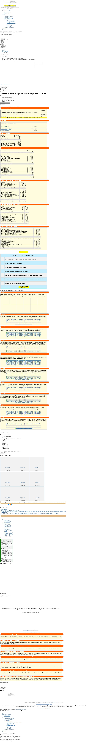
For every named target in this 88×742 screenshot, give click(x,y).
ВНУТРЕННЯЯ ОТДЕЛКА (7, 148)
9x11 (32, 511)
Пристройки (9, 728)
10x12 (41, 511)
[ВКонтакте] (8, 504)
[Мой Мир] (11, 504)
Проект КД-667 (37, 482)
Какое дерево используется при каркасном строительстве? (15, 645)
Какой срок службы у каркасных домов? (11, 634)
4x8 (24, 513)
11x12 (51, 511)
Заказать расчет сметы (23, 251)
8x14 (27, 511)
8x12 (26, 511)
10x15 (47, 511)
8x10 (23, 511)
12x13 (57, 511)
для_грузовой (49, 513)
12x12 (55, 511)
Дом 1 (3, 292)
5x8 (28, 513)
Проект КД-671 (7, 467)
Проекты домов (7, 715)
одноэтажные (21, 502)
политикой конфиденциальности (52, 702)
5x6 (26, 513)
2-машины (6, 513)
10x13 (43, 511)
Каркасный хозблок (7, 526)
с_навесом (16, 513)
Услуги (3, 717)
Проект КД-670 (22, 467)
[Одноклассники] (10, 504)
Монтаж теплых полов (8, 533)
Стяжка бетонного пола (8, 534)
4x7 (13, 513)
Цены (3, 730)
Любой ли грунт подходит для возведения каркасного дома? (15, 670)
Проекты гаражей (7, 716)
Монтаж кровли (7, 529)
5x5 (25, 513)
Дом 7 (3, 382)
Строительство (7, 721)
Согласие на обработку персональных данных (44, 704)
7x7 (10, 511)
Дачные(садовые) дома (10, 723)
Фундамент (2, 44)
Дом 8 (3, 393)
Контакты (4, 731)
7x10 (13, 511)
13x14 (63, 511)
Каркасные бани (7, 522)
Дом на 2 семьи (9, 727)
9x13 (35, 511)
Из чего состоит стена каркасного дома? (11, 662)
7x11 (16, 511)
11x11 (49, 511)
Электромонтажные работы (9, 729)
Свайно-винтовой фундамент (6, 129)
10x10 (37, 511)
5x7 (27, 513)
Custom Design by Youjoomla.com (20, 709)
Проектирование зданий (8, 532)
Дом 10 (3, 417)
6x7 (3, 511)
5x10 (30, 513)
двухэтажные (26, 502)
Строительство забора (8, 530)
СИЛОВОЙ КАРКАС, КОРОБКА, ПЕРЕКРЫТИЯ (11, 204)
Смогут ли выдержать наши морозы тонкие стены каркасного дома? (17, 656)
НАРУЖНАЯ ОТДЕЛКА (6, 133)
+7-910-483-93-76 (10, 5)
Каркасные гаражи (7, 521)
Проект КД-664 (37, 497)
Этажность (2, 40)
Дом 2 (3, 314)
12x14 (59, 511)
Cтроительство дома (6, 107)
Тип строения (2, 38)
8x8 (20, 511)
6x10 (7, 511)
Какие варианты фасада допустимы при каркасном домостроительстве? (18, 676)
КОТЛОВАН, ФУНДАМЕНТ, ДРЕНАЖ (10, 226)
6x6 (2, 511)
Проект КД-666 (7, 497)
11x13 (53, 511)
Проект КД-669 (7, 482)
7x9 (14, 511)
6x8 (5, 511)
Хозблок (8, 724)
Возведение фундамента (8, 528)
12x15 (61, 511)
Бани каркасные (3, 514)
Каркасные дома (7, 520)
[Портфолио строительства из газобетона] (16, 617)
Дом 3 (3, 326)
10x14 (45, 511)
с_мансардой (21, 513)
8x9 (21, 511)
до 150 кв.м (34, 502)
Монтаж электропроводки (7, 531)
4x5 (18, 513)
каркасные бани (7, 527)
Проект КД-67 (37, 467)
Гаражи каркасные (4, 512)
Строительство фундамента (9, 718)
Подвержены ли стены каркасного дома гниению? (13, 651)
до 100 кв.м (30, 502)
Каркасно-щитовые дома (11, 725)
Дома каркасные (4, 509)
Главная (3, 713)
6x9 (6, 511)
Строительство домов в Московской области (14, 722)
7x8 (11, 511)
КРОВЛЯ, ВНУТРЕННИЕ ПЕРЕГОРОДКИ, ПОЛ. (11, 180)
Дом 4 (3, 340)
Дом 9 (3, 405)
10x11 (39, 511)
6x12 (9, 511)
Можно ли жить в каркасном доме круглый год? (12, 640)
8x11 (24, 511)
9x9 (29, 511)
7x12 (17, 511)
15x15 (65, 511)
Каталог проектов (5, 519)
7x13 (19, 511)
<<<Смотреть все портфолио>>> (30, 630)
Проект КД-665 (22, 497)
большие (57, 513)
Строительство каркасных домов (7, 524)
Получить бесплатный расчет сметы (24, 287)
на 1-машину (3, 513)
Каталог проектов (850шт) (6, 714)
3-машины (10, 513)
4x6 (12, 513)
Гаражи (8, 726)
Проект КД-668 (22, 482)
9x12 (33, 511)
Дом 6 (3, 368)
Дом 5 (3, 353)
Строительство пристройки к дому (7, 535)
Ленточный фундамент (5, 126)
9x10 (30, 511)
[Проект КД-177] (36, 63)
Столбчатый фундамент (5, 130)
